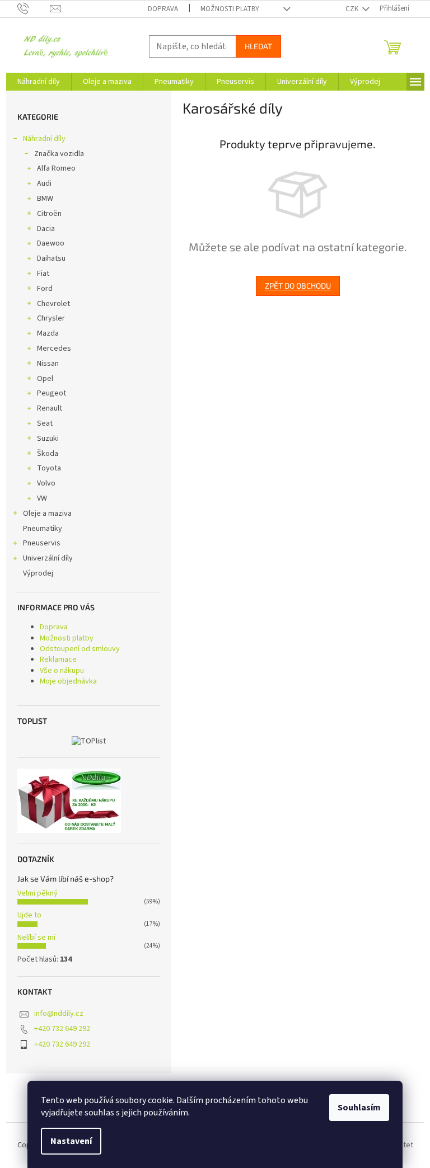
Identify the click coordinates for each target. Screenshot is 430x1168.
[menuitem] (38, 82)
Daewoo (50, 243)
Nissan (48, 363)
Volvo (46, 483)
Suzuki (48, 438)
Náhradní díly (44, 138)
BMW (45, 198)
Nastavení (71, 1141)
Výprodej (38, 573)
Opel (45, 378)
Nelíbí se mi (36, 937)
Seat (45, 423)
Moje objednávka (68, 681)
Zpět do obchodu (298, 285)
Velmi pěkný (37, 893)
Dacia (46, 228)
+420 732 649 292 (62, 1028)
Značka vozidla (59, 153)
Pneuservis (41, 543)
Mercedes (54, 348)
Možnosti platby (229, 9)
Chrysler (51, 318)
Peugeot (51, 393)
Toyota (49, 468)
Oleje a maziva (47, 513)
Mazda (48, 333)
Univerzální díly (48, 558)
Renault (49, 408)
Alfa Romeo (56, 168)
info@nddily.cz (58, 1013)
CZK (352, 9)
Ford (45, 288)
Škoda (47, 453)
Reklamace (58, 659)
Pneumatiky (42, 528)
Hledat (258, 46)
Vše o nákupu (62, 670)
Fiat (43, 273)
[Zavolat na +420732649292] (33, 8)
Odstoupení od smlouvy (80, 648)
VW (42, 498)
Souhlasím (359, 1107)
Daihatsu (51, 258)
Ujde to (29, 915)
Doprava (163, 9)
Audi (44, 183)
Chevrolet (53, 303)
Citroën (49, 213)
